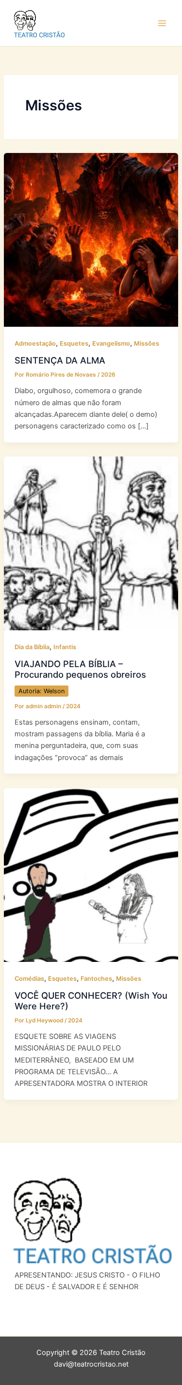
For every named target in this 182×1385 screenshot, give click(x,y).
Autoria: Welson (41, 691)
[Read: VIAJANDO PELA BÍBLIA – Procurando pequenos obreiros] (91, 542)
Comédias (29, 978)
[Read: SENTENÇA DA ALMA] (91, 239)
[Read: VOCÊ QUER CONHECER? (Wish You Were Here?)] (91, 874)
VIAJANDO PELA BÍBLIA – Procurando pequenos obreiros (80, 669)
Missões (146, 343)
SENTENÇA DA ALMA (60, 360)
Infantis (64, 647)
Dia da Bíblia (32, 647)
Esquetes (74, 343)
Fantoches (96, 978)
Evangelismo (111, 343)
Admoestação (35, 343)
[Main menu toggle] (162, 23)
